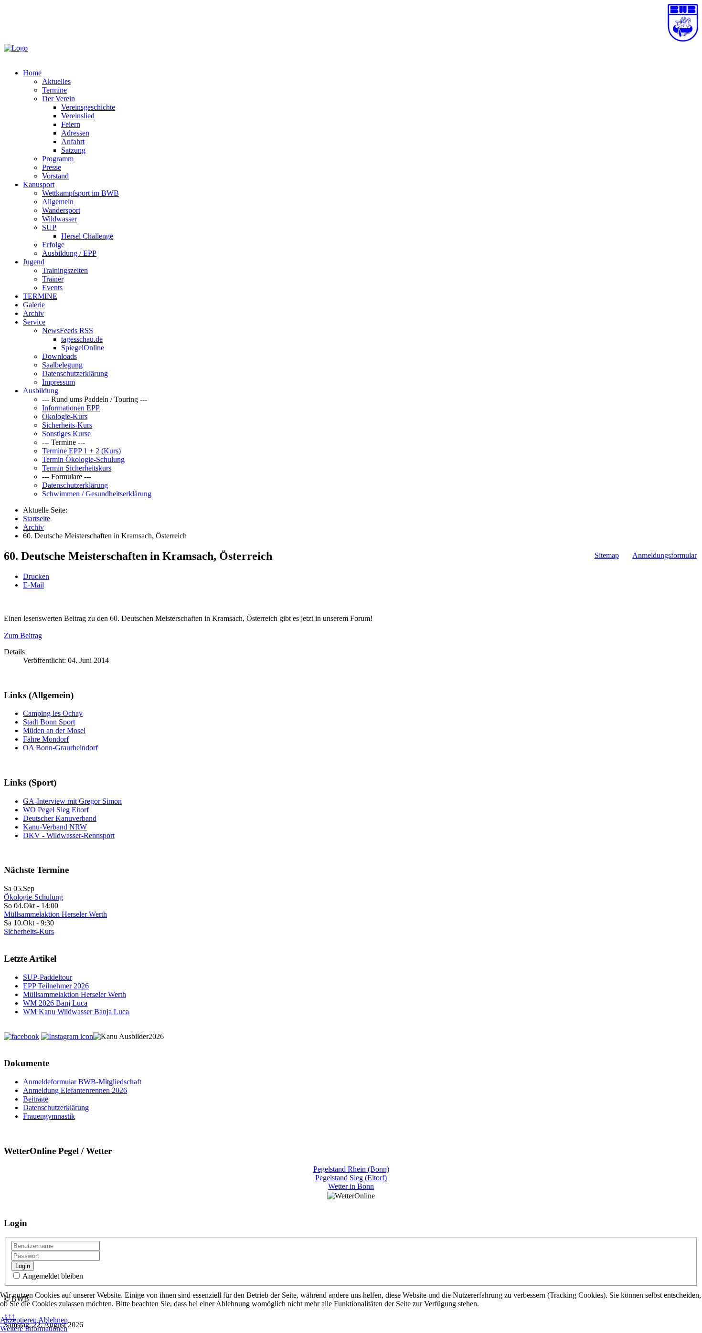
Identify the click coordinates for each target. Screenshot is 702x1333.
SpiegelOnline (82, 348)
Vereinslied (78, 116)
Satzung (73, 150)
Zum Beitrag (23, 635)
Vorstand (55, 176)
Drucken (36, 576)
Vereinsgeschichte (88, 107)
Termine (54, 90)
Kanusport (38, 184)
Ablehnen (53, 1320)
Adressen (75, 133)
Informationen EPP (71, 408)
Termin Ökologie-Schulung (83, 459)
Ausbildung (40, 391)
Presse (51, 167)
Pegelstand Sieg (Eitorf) (351, 1178)
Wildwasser (59, 219)
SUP (49, 227)
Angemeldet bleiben (52, 1276)
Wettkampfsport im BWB (80, 193)
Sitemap (607, 555)
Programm (58, 159)
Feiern (70, 124)
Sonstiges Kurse (66, 434)
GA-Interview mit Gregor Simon (72, 801)
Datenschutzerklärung (75, 373)
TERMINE (40, 296)
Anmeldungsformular (664, 555)
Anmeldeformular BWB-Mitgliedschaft (82, 1082)
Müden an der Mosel (54, 730)
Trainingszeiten (65, 270)
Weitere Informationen (33, 1328)
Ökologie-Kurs (64, 416)
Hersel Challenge (87, 236)
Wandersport (61, 210)
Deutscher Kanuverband (59, 818)
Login (22, 1266)
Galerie (34, 305)
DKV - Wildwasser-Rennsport (69, 835)
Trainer (53, 279)
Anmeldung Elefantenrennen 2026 (75, 1090)
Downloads (59, 356)
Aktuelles (56, 81)
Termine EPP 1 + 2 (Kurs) (81, 451)
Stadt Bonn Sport (49, 722)
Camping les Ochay (53, 713)
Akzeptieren (18, 1320)
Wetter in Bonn (351, 1186)
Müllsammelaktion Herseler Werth (55, 914)
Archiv (33, 313)
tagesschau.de (82, 339)
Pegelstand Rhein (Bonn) (351, 1169)
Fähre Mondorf (46, 739)
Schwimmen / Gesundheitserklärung (96, 494)
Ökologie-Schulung (33, 897)
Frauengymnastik (49, 1116)
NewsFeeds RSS (67, 330)
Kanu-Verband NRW (55, 827)
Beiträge (35, 1099)
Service (34, 322)
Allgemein (58, 202)
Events (52, 287)
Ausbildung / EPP (69, 253)
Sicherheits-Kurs (67, 425)
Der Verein (58, 98)
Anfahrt (73, 141)
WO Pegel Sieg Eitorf (56, 810)
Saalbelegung (62, 365)
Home (32, 73)
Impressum (58, 382)
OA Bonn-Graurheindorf (60, 748)
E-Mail (33, 585)
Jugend (33, 262)
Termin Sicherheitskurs (76, 468)
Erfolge (53, 245)
